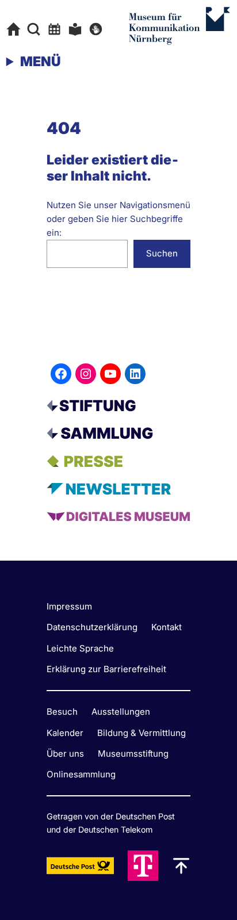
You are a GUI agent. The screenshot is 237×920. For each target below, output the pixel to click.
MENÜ (40, 61)
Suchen (162, 253)
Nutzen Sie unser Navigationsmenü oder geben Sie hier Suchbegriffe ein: (118, 219)
